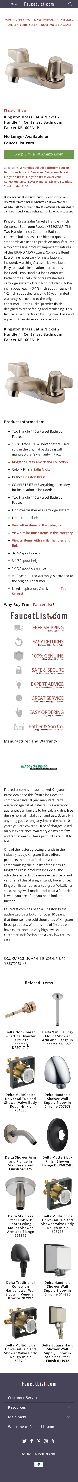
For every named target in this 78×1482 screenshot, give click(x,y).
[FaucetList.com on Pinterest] (39, 1441)
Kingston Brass (15, 110)
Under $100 (20, 186)
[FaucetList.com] (39, 4)
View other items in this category (37, 525)
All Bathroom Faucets (55, 168)
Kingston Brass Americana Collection (40, 462)
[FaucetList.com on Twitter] (25, 1441)
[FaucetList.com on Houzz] (53, 1441)
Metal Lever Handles (33, 181)
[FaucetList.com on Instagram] (46, 1441)
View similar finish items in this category (42, 533)
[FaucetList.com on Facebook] (32, 1441)
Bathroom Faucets (16, 172)
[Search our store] (71, 4)
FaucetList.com (44, 1454)
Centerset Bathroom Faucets (50, 172)
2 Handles (27, 168)
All (37, 168)
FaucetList (43, 604)
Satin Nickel (42, 469)
